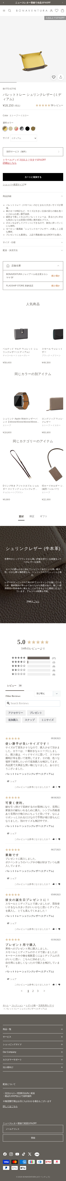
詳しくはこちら (10, 1106)
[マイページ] (51, 10)
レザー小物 (31, 1005)
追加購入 (13, 720)
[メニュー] (4, 11)
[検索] (9, 10)
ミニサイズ (47, 720)
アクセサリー (15, 713)
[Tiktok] (23, 1154)
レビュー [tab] (11, 685)
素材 (21, 516)
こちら (36, 601)
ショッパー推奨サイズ (13, 184)
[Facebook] (5, 1154)
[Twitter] (30, 1154)
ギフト (43, 516)
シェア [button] (13, 781)
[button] (33, 265)
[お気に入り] (56, 10)
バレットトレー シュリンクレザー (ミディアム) (29, 774)
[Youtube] (17, 1154)
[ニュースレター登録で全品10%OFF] (33, 2)
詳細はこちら (10, 163)
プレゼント (36, 713)
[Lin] (36, 1154)
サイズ (6, 138)
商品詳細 (7, 196)
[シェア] (61, 77)
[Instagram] (11, 1154)
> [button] (44, 991)
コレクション (17, 1005)
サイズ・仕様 (9, 242)
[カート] (62, 10)
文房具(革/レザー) (46, 1005)
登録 (33, 1138)
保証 (31, 516)
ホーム (6, 1005)
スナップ (30, 720)
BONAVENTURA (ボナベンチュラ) (36, 1177)
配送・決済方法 (10, 250)
